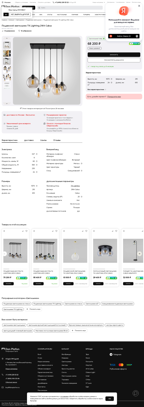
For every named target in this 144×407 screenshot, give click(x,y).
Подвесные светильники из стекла (16, 304)
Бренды (89, 349)
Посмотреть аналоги (114, 60)
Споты (49, 14)
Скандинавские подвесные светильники (117, 304)
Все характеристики (96, 89)
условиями (64, 396)
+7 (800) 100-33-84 (13, 379)
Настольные (62, 14)
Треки (32, 14)
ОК (109, 399)
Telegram (116, 354)
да (6, 14)
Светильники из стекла (73, 304)
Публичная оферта (118, 369)
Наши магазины (98, 2)
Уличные (75, 14)
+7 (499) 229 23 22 (62, 2)
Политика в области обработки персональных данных (19, 405)
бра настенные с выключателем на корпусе (86, 325)
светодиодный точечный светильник (17, 331)
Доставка (29, 140)
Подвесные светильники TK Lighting (47, 304)
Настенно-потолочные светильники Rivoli (52, 331)
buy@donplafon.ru (13, 387)
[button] (139, 253)
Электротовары (101, 14)
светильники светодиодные (14, 325)
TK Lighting (75, 186)
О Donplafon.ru (45, 349)
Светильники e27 (92, 304)
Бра (41, 14)
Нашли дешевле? (94, 48)
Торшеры (86, 14)
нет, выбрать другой (20, 14)
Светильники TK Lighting (12, 309)
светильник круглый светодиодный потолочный (47, 325)
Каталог (65, 349)
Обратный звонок (11, 382)
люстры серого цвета (114, 325)
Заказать (114, 55)
